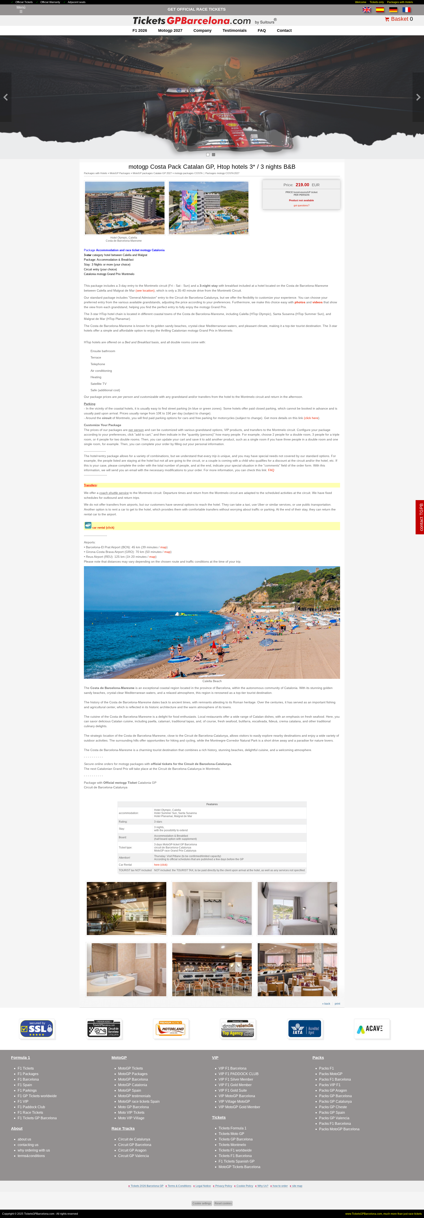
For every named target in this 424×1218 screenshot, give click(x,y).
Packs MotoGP (331, 1074)
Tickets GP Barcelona (236, 1139)
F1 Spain (25, 1085)
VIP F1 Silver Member (236, 1079)
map (163, 547)
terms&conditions (31, 1156)
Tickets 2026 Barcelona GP (147, 1186)
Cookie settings (202, 1203)
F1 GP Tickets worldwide (37, 1096)
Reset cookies (223, 1203)
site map (297, 1186)
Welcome (360, 2)
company (202, 30)
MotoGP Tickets (130, 1068)
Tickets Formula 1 (232, 1128)
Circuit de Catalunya (134, 1139)
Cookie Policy (245, 1186)
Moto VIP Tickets (131, 1112)
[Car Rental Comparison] (88, 527)
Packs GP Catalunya (335, 1101)
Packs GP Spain (332, 1112)
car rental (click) (103, 527)
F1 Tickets (26, 1068)
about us (24, 1139)
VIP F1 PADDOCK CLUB (239, 1074)
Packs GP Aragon (333, 1090)
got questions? (301, 205)
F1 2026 (139, 30)
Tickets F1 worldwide (235, 1150)
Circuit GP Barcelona (134, 1145)
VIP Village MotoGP (234, 1101)
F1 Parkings (27, 1090)
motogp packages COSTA (188, 173)
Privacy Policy (223, 1186)
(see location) (145, 290)
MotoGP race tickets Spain (139, 1101)
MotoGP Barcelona (133, 1079)
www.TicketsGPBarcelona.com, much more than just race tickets (383, 1213)
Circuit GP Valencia (133, 1156)
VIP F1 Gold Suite (233, 1090)
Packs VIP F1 (330, 1085)
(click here (311, 418)
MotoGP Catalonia (132, 1085)
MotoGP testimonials (134, 1096)
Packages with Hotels (400, 2)
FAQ (262, 30)
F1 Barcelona (28, 1079)
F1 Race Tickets (30, 1112)
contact (284, 30)
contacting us (28, 1145)
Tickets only (377, 2)
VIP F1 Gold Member (235, 1085)
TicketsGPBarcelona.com (39, 1213)
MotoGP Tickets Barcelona (239, 1167)
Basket (399, 19)
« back (326, 1003)
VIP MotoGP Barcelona (237, 1096)
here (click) (160, 864)
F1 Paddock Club (31, 1107)
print (337, 1003)
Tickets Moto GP (231, 1134)
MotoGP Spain (129, 1090)
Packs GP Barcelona (335, 1096)
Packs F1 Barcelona (335, 1079)
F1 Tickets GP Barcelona (37, 1118)
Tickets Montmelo (232, 1145)
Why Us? (262, 1186)
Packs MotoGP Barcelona (339, 1129)
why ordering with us (34, 1150)
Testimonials (235, 30)
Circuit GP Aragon (132, 1150)
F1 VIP (23, 1101)
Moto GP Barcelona (133, 1107)
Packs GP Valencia (334, 1118)
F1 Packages (28, 1074)
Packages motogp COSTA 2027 (222, 173)
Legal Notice (203, 1186)
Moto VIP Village (131, 1118)
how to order (280, 1186)
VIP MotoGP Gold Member (239, 1107)
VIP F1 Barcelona (232, 1068)
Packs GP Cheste (333, 1107)
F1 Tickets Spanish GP (237, 1161)
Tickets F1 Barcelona (235, 1156)
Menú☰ (21, 9)
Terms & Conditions (179, 1186)
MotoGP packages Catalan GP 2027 (152, 173)
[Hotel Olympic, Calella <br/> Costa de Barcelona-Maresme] (125, 234)
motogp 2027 (170, 30)
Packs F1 (326, 1068)
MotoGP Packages (120, 173)
